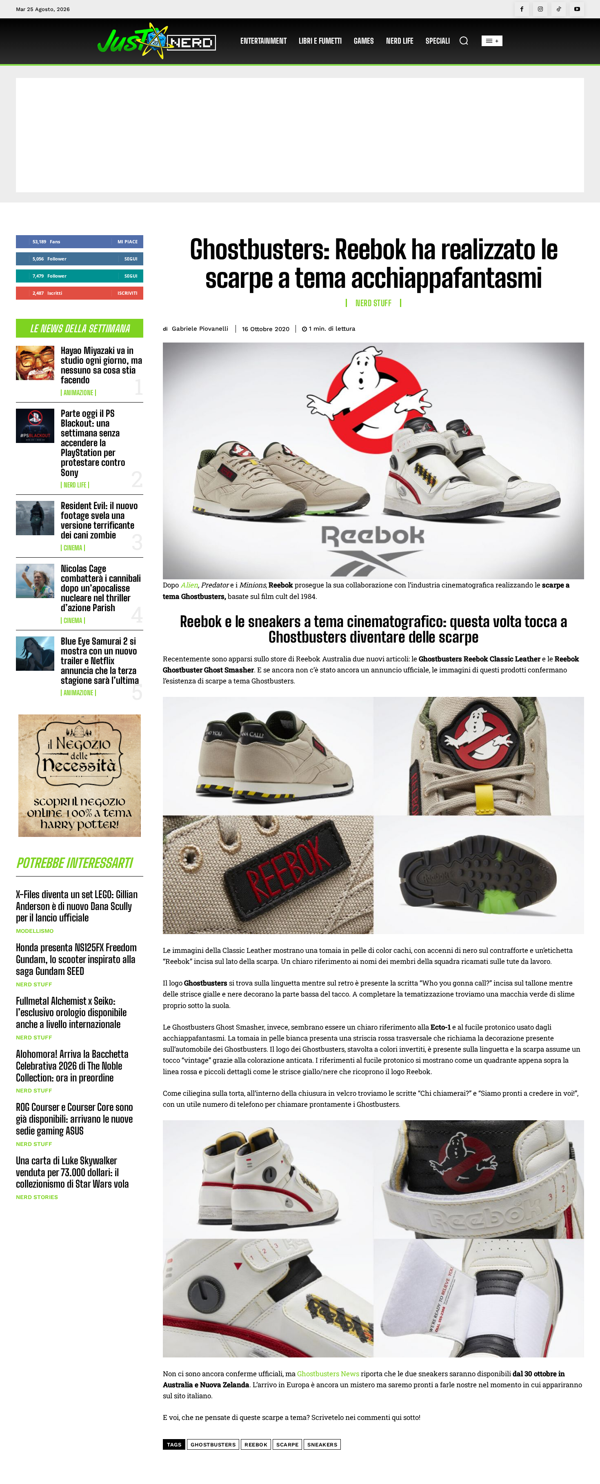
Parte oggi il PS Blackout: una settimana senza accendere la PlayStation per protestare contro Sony (93, 443)
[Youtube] (577, 9)
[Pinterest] (537, 327)
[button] (463, 40)
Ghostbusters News (328, 1373)
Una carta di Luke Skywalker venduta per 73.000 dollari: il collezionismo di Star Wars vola (72, 1172)
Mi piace (128, 241)
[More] (575, 327)
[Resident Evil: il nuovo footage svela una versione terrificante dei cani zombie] (35, 518)
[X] (519, 327)
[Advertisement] (300, 135)
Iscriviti (128, 293)
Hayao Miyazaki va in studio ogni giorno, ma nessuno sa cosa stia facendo (101, 365)
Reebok (255, 1445)
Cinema (73, 548)
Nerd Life (75, 485)
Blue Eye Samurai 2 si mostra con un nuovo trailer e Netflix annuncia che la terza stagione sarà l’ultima (100, 661)
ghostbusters (213, 1445)
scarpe (287, 1445)
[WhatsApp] (556, 327)
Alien (189, 585)
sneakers (322, 1445)
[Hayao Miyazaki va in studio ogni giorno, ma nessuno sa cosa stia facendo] (35, 363)
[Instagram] (540, 9)
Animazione (78, 392)
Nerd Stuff (34, 984)
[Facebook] (522, 9)
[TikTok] (558, 9)
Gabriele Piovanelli (200, 328)
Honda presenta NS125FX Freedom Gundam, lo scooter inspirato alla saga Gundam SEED (76, 959)
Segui (131, 259)
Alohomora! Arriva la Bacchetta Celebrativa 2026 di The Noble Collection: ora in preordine (72, 1066)
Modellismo (34, 931)
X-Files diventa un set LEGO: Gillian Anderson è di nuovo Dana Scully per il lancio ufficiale (77, 906)
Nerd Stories (37, 1197)
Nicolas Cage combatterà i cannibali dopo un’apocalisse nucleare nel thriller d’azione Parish (101, 588)
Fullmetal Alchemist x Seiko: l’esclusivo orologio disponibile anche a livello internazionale (71, 1012)
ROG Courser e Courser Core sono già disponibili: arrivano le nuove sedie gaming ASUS (74, 1119)
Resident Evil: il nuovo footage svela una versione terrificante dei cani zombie (99, 520)
